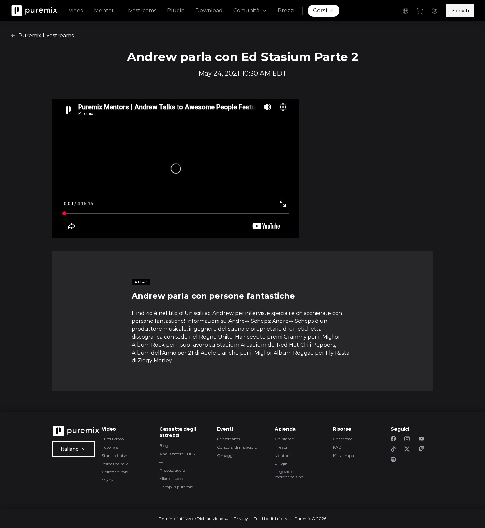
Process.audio (172, 470)
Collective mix (115, 472)
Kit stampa (343, 455)
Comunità (246, 10)
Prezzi (286, 10)
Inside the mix (115, 463)
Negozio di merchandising (289, 474)
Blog (163, 445)
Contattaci (343, 438)
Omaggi (225, 455)
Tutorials (110, 447)
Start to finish (114, 455)
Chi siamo (284, 438)
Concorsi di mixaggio (237, 447)
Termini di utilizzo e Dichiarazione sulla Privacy (203, 518)
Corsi (320, 10)
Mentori (104, 10)
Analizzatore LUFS (177, 453)
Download (209, 10)
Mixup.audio (171, 478)
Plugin (176, 10)
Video (76, 10)
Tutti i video (113, 438)
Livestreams (140, 10)
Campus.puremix (176, 486)
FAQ (337, 447)
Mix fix (107, 480)
